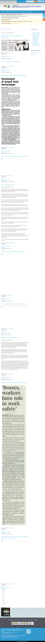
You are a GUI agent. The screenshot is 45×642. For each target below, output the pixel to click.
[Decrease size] (8, 615)
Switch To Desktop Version (23, 641)
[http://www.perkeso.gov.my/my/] (29, 623)
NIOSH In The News (14, 17)
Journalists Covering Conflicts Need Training (14, 156)
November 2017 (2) (36, 32)
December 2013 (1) (36, 45)
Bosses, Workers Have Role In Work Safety (14, 382)
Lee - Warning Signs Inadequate (11, 62)
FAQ (26, 11)
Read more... (3, 57)
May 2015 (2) (35, 38)
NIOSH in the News (34, 52)
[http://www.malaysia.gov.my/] (13, 623)
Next (4, 603)
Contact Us (30, 11)
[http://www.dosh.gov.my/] (25, 623)
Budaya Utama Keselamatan (9, 337)
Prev (4, 590)
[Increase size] (5, 615)
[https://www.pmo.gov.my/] (16, 623)
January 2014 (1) (36, 44)
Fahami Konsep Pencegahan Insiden (12, 251)
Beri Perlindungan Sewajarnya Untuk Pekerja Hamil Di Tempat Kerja (14, 537)
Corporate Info (8, 11)
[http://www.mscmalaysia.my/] (19, 623)
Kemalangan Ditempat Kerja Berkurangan (14, 75)
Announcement (15, 11)
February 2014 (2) (36, 43)
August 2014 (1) (36, 40)
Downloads (22, 11)
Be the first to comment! (5, 56)
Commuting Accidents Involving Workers (13, 304)
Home (3, 11)
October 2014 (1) (36, 39)
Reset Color (6, 611)
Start (4, 589)
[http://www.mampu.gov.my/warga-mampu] (32, 623)
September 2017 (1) (36, 35)
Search (35, 1)
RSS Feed (33, 54)
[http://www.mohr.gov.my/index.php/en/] (22, 623)
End (4, 604)
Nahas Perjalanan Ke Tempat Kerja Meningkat (11, 36)
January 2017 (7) (36, 37)
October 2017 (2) (36, 33)
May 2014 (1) (35, 42)
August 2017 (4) (36, 36)
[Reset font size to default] (6, 615)
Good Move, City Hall (7, 184)
